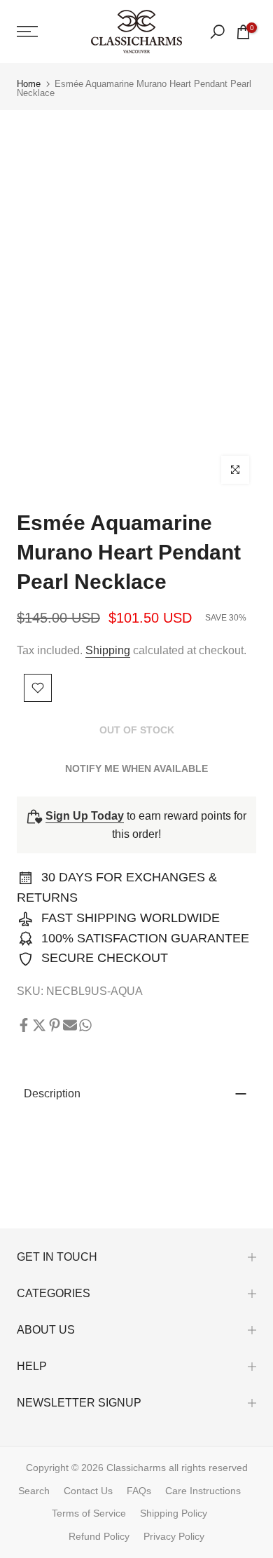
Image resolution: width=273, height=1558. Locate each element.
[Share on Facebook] (24, 1025)
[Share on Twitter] (39, 1025)
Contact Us (88, 1490)
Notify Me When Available (136, 768)
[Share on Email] (70, 1025)
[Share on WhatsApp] (85, 1025)
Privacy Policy (174, 1536)
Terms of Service (89, 1513)
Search (34, 1490)
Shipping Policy (173, 1513)
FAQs (139, 1490)
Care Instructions (203, 1490)
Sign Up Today (85, 816)
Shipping (107, 650)
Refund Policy (99, 1536)
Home (29, 83)
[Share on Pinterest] (55, 1025)
